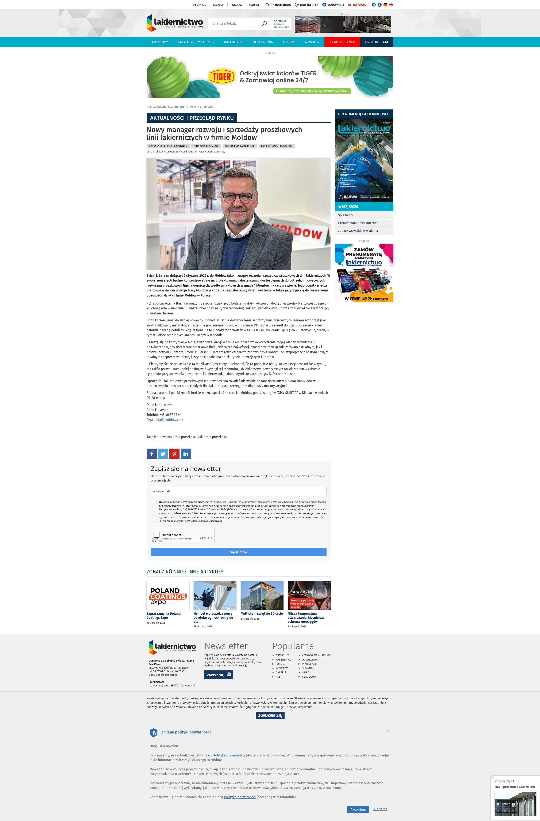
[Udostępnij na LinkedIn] (186, 453)
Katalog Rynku (342, 42)
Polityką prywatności (240, 797)
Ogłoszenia (262, 42)
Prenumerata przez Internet (358, 223)
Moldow (160, 437)
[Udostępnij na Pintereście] (174, 453)
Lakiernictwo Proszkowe (277, 145)
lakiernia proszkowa (213, 437)
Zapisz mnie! (239, 552)
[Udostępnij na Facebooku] (152, 453)
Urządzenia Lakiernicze (239, 145)
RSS (278, 676)
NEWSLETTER (309, 5)
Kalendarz (233, 42)
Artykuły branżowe (206, 145)
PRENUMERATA (281, 5)
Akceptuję (358, 810)
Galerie (281, 672)
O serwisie (199, 4)
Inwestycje (309, 663)
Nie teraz (380, 809)
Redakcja (218, 4)
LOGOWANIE (336, 5)
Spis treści (345, 215)
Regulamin (309, 676)
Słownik (307, 668)
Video (305, 672)
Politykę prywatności (229, 755)
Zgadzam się (271, 716)
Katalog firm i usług (196, 42)
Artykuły (160, 42)
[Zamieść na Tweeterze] (163, 453)
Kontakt (254, 4)
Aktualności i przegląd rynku (191, 107)
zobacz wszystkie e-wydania (358, 231)
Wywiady (311, 42)
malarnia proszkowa (182, 437)
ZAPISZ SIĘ (215, 675)
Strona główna (156, 107)
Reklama (236, 4)
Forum (288, 42)
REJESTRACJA (357, 5)
